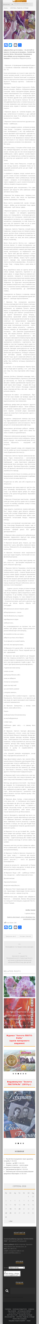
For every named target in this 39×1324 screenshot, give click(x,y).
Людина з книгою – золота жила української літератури (16, 1166)
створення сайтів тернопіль (13, 1297)
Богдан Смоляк (25, 936)
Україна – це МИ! (11, 1163)
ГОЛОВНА (8, 1309)
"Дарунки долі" (10, 936)
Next (33, 1060)
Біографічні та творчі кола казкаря (19, 947)
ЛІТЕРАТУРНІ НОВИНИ (20, 1319)
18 (10, 1209)
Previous (5, 1060)
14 (24, 1205)
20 (19, 1209)
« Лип (10, 1221)
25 (10, 1213)
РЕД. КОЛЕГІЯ (12, 1311)
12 (15, 1205)
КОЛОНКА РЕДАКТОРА (20, 1309)
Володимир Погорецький (15, 994)
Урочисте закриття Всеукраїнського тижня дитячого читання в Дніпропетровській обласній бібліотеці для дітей (19, 959)
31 (6, 1217)
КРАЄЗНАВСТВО (10, 1317)
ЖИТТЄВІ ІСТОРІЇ (12, 1315)
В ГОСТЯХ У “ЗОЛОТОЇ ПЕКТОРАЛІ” (19, 1313)
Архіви (6, 1268)
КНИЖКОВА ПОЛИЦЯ (25, 1315)
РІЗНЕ (28, 1321)
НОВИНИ (31, 1309)
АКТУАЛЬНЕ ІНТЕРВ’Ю (24, 1311)
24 (6, 1213)
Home (6, 8)
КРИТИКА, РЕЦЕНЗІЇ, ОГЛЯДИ (19, 8)
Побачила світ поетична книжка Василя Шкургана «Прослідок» (18, 1173)
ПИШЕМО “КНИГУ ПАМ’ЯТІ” (17, 1321)
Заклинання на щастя (22, 4)
